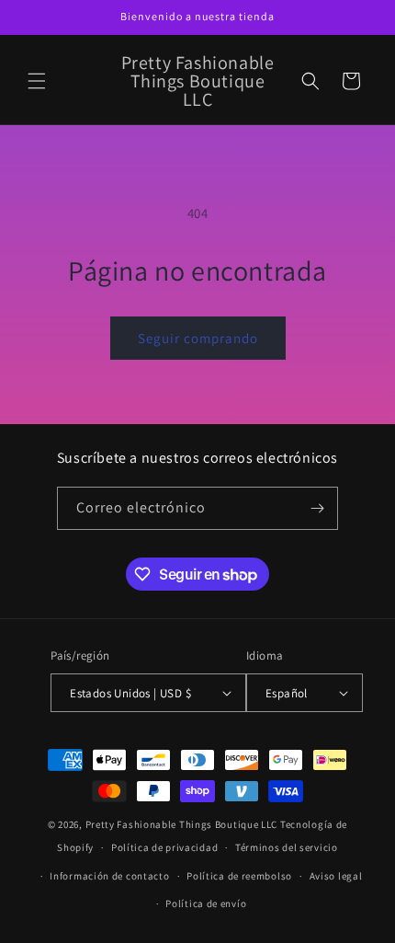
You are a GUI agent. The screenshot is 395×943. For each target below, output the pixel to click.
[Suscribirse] (317, 508)
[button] (37, 81)
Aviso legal (336, 875)
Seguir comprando (198, 338)
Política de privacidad (164, 847)
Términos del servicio (286, 847)
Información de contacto (109, 875)
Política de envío (205, 903)
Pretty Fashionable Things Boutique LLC (181, 824)
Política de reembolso (239, 875)
